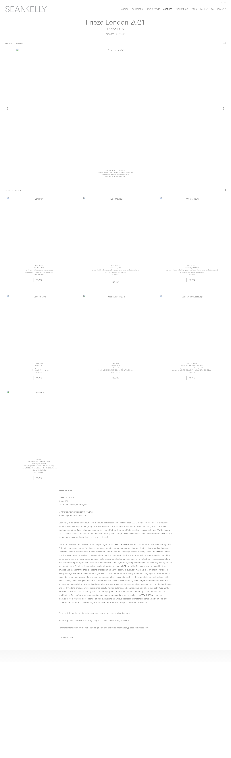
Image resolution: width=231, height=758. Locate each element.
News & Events (153, 9)
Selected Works (220, 190)
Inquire (39, 280)
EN (221, 2)
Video (194, 9)
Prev (8, 108)
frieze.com (144, 628)
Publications (182, 9)
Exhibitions (137, 9)
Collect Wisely (218, 9)
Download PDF (66, 638)
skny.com (125, 613)
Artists (124, 9)
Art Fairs (167, 9)
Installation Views (220, 43)
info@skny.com (122, 621)
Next (223, 108)
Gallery (204, 9)
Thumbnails (224, 43)
